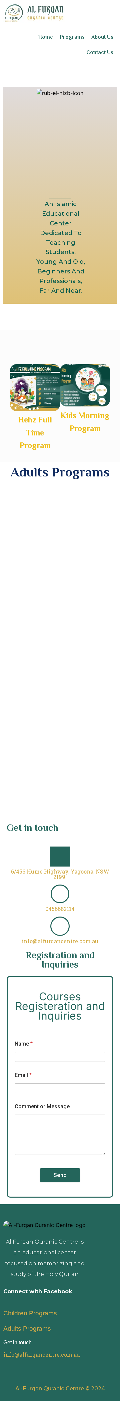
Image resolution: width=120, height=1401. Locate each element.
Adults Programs (27, 1328)
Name (24, 1044)
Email (23, 1075)
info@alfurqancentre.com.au (60, 941)
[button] (3, 408)
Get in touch (17, 1342)
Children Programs (30, 1313)
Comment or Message (42, 1106)
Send (60, 1175)
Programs (72, 37)
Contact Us (99, 52)
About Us (102, 37)
